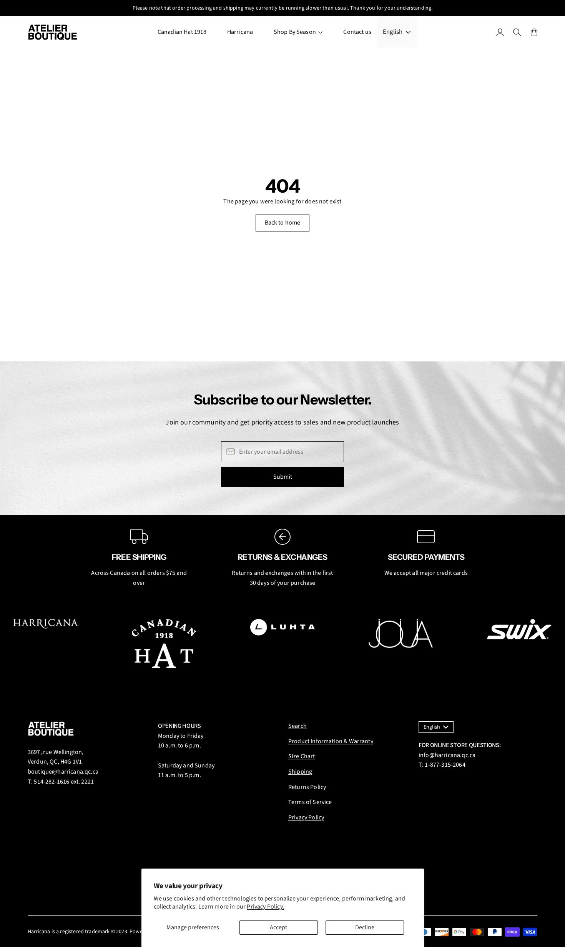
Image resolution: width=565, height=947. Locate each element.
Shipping (300, 771)
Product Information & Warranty (330, 741)
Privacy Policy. (265, 906)
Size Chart (301, 756)
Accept (278, 927)
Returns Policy (307, 787)
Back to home (283, 222)
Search (297, 726)
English (392, 32)
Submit (282, 477)
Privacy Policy (306, 817)
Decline (364, 927)
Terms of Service (310, 802)
